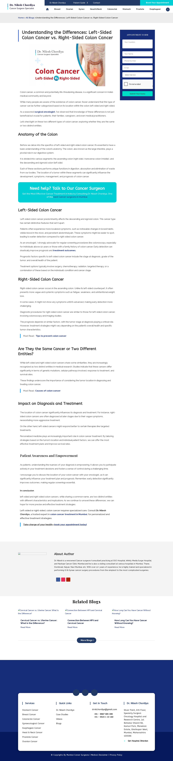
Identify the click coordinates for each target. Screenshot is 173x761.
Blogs (58, 723)
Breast (57, 9)
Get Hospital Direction (138, 741)
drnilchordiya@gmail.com (104, 709)
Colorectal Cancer (31, 719)
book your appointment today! (70, 524)
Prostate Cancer (30, 737)
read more (26, 627)
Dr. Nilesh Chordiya (58, 3)
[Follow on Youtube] (68, 580)
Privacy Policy (116, 755)
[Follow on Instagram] (63, 580)
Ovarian (69, 9)
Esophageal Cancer (31, 728)
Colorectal (112, 9)
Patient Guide (79, 3)
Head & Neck (96, 9)
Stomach (127, 9)
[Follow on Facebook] (58, 580)
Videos (59, 719)
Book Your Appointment (157, 3)
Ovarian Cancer (29, 741)
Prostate (140, 9)
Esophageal (155, 9)
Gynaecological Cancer (33, 723)
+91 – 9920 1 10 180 (103, 717)
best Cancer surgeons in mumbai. (70, 197)
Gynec (81, 9)
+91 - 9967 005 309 (103, 714)
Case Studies (62, 714)
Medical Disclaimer (99, 755)
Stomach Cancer (30, 710)
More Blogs (86, 640)
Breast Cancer (29, 714)
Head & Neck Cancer (32, 732)
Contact (96, 3)
